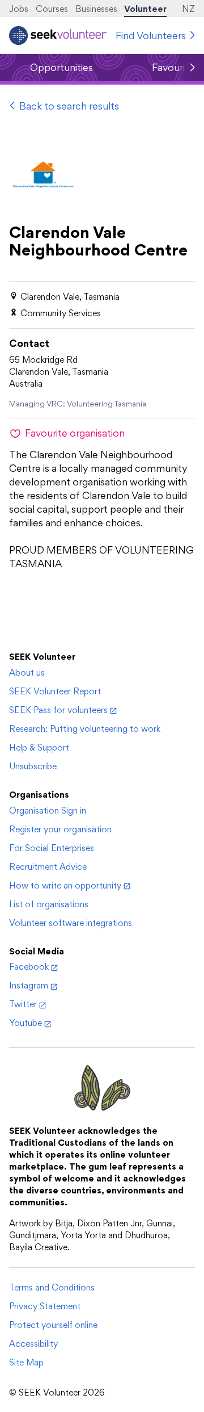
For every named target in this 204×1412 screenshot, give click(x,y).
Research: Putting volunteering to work (84, 728)
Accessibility (33, 1343)
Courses (52, 8)
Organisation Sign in (47, 810)
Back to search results (69, 106)
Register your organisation (60, 829)
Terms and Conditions (52, 1287)
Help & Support (39, 747)
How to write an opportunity (65, 885)
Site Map (26, 1362)
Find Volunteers (151, 35)
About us (27, 672)
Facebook (29, 966)
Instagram (28, 985)
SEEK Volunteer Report (55, 691)
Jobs (18, 8)
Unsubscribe (33, 766)
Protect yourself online (53, 1324)
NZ (188, 8)
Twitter (23, 1004)
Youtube (25, 1022)
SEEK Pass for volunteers (58, 710)
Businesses (96, 8)
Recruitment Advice (48, 866)
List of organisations (48, 904)
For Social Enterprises (51, 848)
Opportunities (61, 67)
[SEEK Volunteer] (58, 35)
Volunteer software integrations (70, 922)
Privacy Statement (44, 1306)
